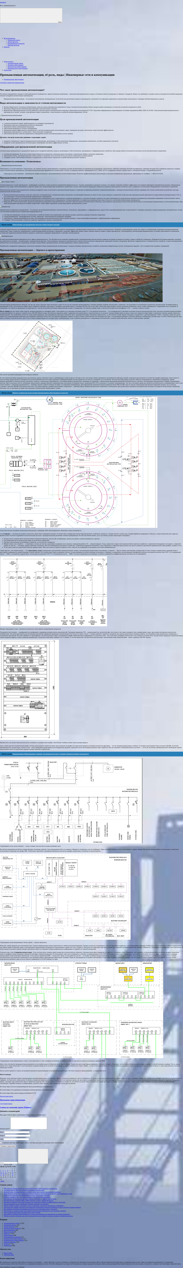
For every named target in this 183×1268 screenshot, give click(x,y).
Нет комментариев (18, 82)
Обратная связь (9, 1255)
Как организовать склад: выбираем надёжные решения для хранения (26, 1204)
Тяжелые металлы (13, 45)
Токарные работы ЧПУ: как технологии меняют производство (24, 1190)
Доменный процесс (14, 40)
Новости (6, 47)
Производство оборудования (17, 67)
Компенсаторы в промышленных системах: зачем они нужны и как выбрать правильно (32, 1192)
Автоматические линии (15, 63)
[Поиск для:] (9, 1163)
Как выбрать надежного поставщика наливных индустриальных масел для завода (30, 1209)
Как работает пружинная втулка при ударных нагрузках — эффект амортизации (30, 1199)
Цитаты (6, 1244)
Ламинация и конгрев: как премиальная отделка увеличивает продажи (27, 1195)
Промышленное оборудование (17, 68)
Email (2, 1135)
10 (1, 1173)
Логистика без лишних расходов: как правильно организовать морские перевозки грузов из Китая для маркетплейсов (42, 1207)
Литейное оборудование (15, 65)
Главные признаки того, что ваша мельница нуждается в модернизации (27, 1197)
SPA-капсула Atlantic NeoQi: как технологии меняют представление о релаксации (30, 1188)
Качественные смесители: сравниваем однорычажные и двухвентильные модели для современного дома (38, 1194)
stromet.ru (3, 2)
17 (1, 1175)
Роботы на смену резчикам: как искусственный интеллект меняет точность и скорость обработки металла (38, 1216)
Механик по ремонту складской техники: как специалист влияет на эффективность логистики (34, 1202)
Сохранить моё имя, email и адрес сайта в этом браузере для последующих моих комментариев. (33, 1143)
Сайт (1, 1139)
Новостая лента (9, 1232)
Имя (2, 1132)
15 (12, 1173)
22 (12, 1175)
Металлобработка (9, 38)
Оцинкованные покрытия (16, 43)
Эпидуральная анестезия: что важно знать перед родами (22, 1212)
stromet (9, 82)
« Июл (2, 1181)
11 (3, 1173)
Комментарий (5, 1129)
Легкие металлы (13, 42)
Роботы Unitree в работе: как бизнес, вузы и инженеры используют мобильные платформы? (34, 1205)
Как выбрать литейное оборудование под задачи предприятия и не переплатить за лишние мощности (37, 1214)
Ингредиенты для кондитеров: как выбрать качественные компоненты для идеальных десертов (35, 1211)
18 (3, 1175)
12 (5, 1173)
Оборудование (8, 61)
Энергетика (7, 70)
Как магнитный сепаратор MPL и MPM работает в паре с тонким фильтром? (29, 1200)
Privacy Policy (8, 1253)
